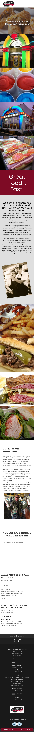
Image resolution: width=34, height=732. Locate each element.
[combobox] (17, 542)
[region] (17, 555)
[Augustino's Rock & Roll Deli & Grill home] (8, 3)
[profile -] (28, 2)
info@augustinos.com (17, 658)
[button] (17, 51)
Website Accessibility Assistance (17, 719)
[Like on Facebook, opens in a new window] (2, 598)
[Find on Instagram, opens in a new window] (4, 598)
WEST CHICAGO (25, 729)
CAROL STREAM (8, 729)
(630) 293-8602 (17, 683)
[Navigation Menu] (32, 2)
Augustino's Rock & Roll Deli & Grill (17, 709)
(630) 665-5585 (17, 656)
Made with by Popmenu (12, 636)
